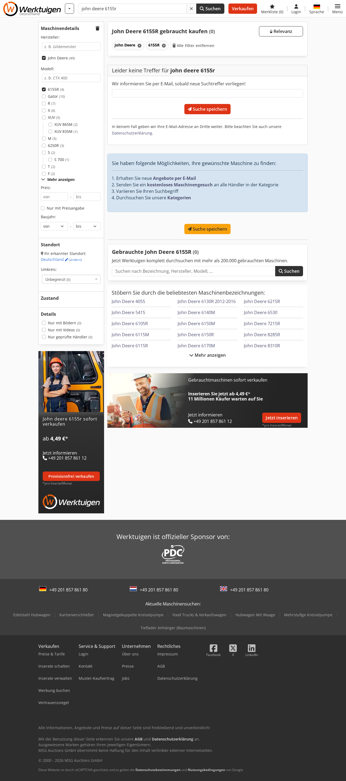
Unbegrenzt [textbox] (58, 279)
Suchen (212, 9)
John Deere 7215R (262, 323)
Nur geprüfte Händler (70, 336)
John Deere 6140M (196, 312)
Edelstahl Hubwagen (32, 614)
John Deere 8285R (262, 335)
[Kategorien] (69, 9)
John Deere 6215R (262, 301)
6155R (56, 89)
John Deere (61, 57)
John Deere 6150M (196, 323)
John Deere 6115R (130, 346)
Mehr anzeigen (210, 355)
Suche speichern (209, 109)
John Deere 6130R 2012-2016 (207, 301)
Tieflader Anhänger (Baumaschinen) (173, 627)
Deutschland (61, 259)
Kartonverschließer (76, 614)
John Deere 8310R (262, 346)
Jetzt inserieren (282, 418)
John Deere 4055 (128, 301)
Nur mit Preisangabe (65, 208)
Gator (56, 96)
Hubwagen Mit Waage (255, 614)
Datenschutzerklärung (132, 133)
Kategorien (179, 198)
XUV (54, 117)
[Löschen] (191, 9)
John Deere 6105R (130, 323)
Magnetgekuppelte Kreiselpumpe (133, 614)
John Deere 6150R (196, 335)
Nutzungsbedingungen (206, 769)
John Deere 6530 (260, 312)
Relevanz (282, 31)
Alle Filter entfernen (195, 45)
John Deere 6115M (130, 335)
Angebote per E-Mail (174, 178)
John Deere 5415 (128, 312)
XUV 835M (66, 131)
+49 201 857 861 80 (68, 590)
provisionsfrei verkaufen (71, 476)
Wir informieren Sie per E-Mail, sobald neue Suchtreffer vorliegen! (178, 84)
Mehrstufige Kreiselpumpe (308, 614)
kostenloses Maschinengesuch (180, 185)
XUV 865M (66, 124)
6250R (56, 145)
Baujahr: (48, 216)
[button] (337, 9)
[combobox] (71, 279)
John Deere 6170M (196, 346)
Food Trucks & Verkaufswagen (199, 614)
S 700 (61, 159)
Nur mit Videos (64, 329)
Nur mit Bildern (64, 322)
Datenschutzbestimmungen (158, 769)
